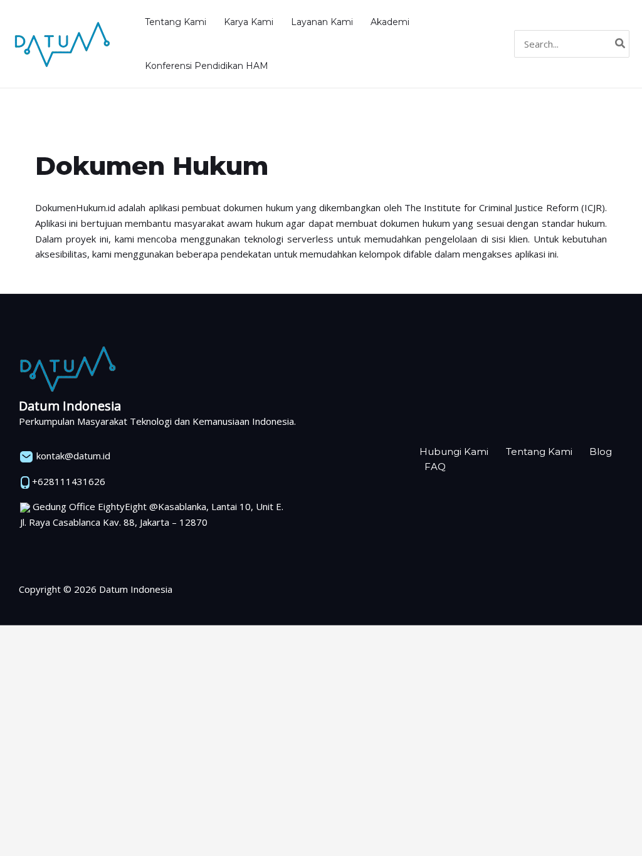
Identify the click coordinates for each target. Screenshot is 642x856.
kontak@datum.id (72, 455)
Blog (600, 451)
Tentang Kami (539, 451)
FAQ (435, 466)
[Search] (621, 44)
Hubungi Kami (453, 451)
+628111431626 (67, 481)
